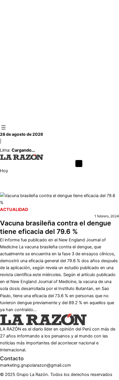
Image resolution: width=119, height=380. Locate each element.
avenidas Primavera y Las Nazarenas (35, 188)
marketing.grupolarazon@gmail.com (35, 365)
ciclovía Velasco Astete (96, 188)
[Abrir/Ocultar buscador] (78, 163)
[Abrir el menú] (3, 127)
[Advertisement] (59, 62)
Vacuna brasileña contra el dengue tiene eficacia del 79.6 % (55, 227)
